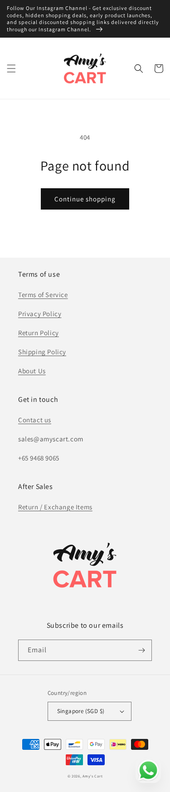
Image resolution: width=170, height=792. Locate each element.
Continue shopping (85, 199)
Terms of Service (43, 294)
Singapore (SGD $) (81, 711)
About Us (32, 371)
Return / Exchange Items (55, 507)
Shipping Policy (42, 351)
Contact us (34, 420)
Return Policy (38, 332)
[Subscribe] (141, 650)
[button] (11, 68)
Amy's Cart (92, 775)
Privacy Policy (39, 313)
